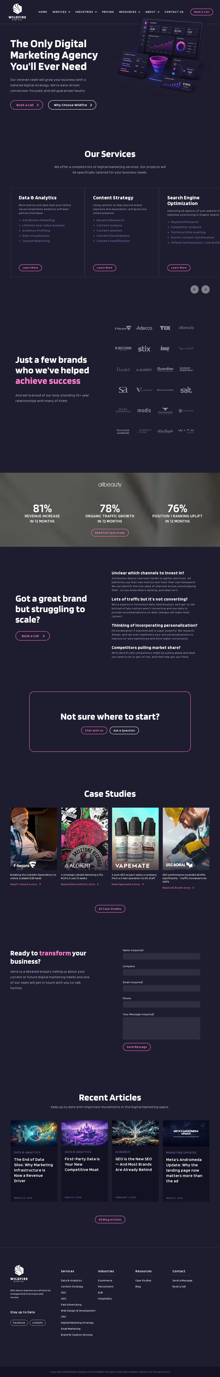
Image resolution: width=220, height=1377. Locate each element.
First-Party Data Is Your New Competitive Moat (82, 1164)
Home (43, 11)
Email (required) (133, 982)
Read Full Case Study (110, 532)
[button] (61, 12)
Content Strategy (72, 1286)
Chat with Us (94, 730)
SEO (63, 1292)
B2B (100, 1292)
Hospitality (105, 1298)
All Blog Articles (110, 1219)
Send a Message (182, 1280)
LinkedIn (37, 1322)
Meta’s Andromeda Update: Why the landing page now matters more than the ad (184, 1170)
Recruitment (106, 1286)
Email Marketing (71, 1328)
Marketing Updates (181, 1152)
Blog (138, 1286)
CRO (63, 1316)
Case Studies (143, 1280)
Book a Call (201, 11)
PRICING (108, 11)
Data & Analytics (27, 1152)
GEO (63, 1298)
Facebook (19, 1322)
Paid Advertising (71, 1304)
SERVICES (59, 11)
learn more (30, 267)
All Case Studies (110, 908)
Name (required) (133, 950)
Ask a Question (124, 730)
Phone (127, 998)
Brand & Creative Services (77, 1334)
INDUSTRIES (84, 11)
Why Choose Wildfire (70, 105)
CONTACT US (174, 11)
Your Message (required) (138, 1014)
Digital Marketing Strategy (77, 1322)
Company (129, 966)
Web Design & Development (78, 1310)
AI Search (123, 1152)
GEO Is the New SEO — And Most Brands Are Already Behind (134, 1164)
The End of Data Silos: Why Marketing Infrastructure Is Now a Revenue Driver (33, 1170)
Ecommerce (105, 1280)
